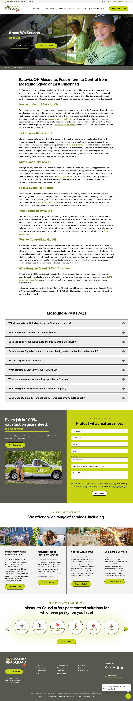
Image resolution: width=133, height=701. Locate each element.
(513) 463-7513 (123, 1)
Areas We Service (65, 8)
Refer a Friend (41, 670)
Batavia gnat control (65, 177)
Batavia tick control (75, 145)
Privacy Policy (123, 487)
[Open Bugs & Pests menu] (55, 8)
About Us (80, 8)
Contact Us (61, 670)
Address (74, 456)
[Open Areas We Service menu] (73, 8)
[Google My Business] (122, 668)
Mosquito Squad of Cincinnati (16, 1)
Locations (81, 668)
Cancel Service (62, 665)
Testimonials (61, 673)
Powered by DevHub (88, 696)
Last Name (76, 437)
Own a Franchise (84, 665)
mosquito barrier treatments (60, 119)
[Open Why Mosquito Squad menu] (105, 8)
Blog (103, 1)
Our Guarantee (15, 445)
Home (7, 67)
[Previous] (7, 629)
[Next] (126, 629)
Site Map (78, 696)
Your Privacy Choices (68, 696)
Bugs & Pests (49, 8)
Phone (75, 444)
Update (30, 1)
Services (36, 8)
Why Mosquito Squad (96, 8)
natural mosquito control (65, 125)
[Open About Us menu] (85, 8)
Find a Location (114, 675)
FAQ (108, 1)
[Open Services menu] (40, 8)
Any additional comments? (81, 473)
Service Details (15, 587)
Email (75, 451)
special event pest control (47, 202)
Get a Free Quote (119, 8)
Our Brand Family (84, 670)
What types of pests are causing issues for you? (88, 466)
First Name (76, 431)
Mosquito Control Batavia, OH (38, 104)
